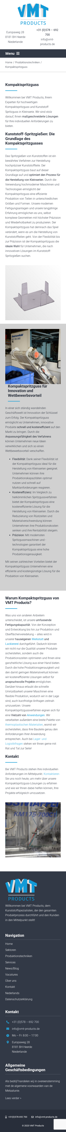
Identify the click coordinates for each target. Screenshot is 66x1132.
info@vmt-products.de (26, 1028)
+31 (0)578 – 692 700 (25, 1022)
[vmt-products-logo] (33, 4)
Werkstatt (37, 639)
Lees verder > (13, 1098)
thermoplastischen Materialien (24, 724)
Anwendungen (36, 715)
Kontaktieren (51, 774)
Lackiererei (12, 644)
